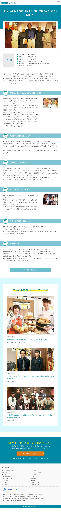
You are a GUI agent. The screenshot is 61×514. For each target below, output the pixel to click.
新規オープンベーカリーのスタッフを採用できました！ (28, 340)
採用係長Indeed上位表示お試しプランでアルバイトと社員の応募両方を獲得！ (30, 416)
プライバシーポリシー (36, 482)
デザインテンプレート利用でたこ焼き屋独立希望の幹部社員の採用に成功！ (30, 377)
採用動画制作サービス (9, 476)
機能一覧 (4, 472)
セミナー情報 (34, 470)
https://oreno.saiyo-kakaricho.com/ (39, 63)
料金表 (4, 474)
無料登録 (4, 470)
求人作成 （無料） (30, 453)
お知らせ (4, 484)
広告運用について (8, 478)
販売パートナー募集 (35, 472)
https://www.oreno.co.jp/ (35, 61)
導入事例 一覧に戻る (30, 270)
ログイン (10, 470)
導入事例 (4, 482)
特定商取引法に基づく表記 (37, 478)
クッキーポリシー (35, 484)
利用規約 (32, 480)
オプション (6, 480)
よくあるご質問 (34, 476)
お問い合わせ (34, 474)
